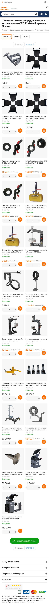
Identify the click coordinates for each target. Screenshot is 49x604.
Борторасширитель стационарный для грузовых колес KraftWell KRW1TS (36, 429)
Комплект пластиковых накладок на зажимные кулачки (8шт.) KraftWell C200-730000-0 (36, 117)
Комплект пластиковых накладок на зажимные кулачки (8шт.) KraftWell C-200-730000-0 (12, 117)
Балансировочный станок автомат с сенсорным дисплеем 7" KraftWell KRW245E (36, 473)
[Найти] (36, 14)
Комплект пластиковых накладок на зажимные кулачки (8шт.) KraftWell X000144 (35, 73)
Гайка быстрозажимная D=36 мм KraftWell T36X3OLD (11, 162)
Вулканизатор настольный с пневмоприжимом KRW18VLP (36, 340)
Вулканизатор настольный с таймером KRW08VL (36, 251)
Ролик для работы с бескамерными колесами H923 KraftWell (12, 473)
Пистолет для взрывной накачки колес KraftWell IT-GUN (12, 295)
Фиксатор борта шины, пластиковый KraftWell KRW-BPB (12, 73)
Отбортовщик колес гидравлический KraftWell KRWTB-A (13, 384)
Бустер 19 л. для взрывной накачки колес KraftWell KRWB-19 (35, 206)
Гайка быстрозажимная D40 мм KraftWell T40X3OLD (36, 162)
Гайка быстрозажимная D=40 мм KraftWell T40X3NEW (11, 206)
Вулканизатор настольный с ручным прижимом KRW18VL (12, 340)
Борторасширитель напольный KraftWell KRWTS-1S (36, 295)
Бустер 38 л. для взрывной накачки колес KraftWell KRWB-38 (12, 251)
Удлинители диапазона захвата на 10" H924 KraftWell (35, 384)
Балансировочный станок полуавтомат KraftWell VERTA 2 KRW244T (12, 518)
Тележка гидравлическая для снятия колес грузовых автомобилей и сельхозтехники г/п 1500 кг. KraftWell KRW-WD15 (12, 429)
